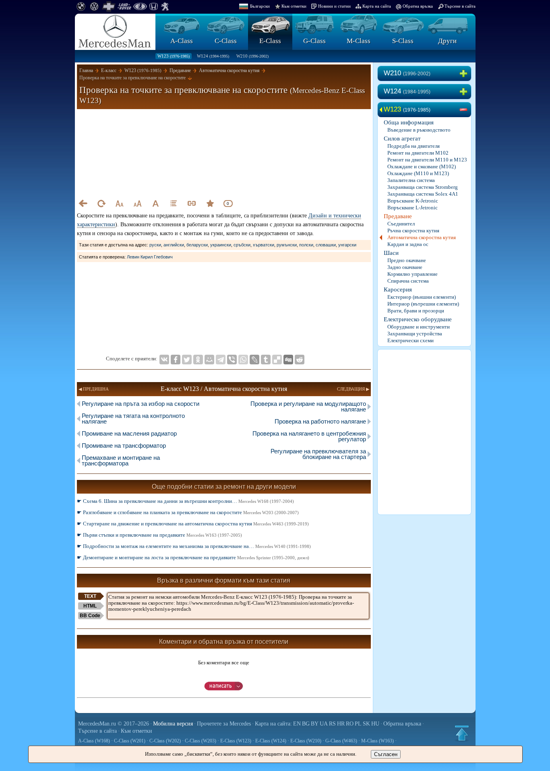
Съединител (401, 224)
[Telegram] (220, 359)
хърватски (263, 244)
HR (341, 724)
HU (375, 724)
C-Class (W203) (200, 741)
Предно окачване (406, 260)
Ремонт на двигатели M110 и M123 (427, 160)
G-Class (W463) (341, 741)
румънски (287, 244)
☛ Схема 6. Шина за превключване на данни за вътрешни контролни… (185, 501)
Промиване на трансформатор (124, 445)
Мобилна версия (173, 724)
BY (314, 724)
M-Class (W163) (377, 741)
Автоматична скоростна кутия (421, 237)
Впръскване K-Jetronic (412, 201)
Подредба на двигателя (413, 146)
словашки (326, 244)
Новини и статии (334, 6)
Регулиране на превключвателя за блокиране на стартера (318, 454)
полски (306, 244)
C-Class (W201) (129, 741)
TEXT (90, 596)
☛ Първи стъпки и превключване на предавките (159, 535)
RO (350, 724)
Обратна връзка (418, 6)
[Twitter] (187, 359)
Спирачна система (408, 281)
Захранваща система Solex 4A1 (422, 194)
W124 (213, 56)
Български (260, 6)
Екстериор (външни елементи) (421, 297)
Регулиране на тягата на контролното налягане (133, 418)
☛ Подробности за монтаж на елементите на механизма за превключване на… (194, 546)
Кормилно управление (412, 274)
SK (366, 724)
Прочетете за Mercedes (224, 724)
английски (173, 244)
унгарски (347, 244)
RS (332, 724)
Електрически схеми (410, 340)
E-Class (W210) (305, 741)
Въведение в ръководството (419, 130)
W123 (173, 56)
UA (324, 724)
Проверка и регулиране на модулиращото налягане (308, 406)
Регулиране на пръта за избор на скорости (140, 403)
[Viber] (232, 359)
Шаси (391, 253)
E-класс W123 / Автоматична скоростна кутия (224, 388)
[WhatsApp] (243, 359)
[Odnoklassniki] (198, 359)
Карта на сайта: (273, 724)
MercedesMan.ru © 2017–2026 (113, 724)
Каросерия (398, 289)
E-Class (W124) (270, 741)
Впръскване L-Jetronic (412, 208)
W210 (252, 56)
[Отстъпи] (83, 203)
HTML (90, 606)
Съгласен (385, 754)
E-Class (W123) (235, 741)
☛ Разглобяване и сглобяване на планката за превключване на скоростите (188, 512)
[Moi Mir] (209, 359)
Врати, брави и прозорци (415, 311)
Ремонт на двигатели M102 (418, 153)
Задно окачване (404, 267)
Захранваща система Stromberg (422, 187)
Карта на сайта (376, 6)
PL (358, 724)
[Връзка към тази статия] (192, 203)
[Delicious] (277, 359)
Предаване (398, 216)
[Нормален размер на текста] (155, 203)
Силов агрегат (402, 138)
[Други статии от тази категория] (173, 203)
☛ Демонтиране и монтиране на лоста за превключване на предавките (193, 557)
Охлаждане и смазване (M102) (421, 166)
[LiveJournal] (254, 359)
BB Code (90, 615)
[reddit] (299, 359)
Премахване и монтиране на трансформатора (121, 460)
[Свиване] (465, 110)
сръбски (242, 244)
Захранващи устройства (414, 334)
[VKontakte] (164, 359)
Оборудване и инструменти (418, 327)
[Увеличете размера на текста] (137, 203)
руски (155, 244)
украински (220, 244)
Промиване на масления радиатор (129, 433)
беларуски (197, 244)
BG (306, 724)
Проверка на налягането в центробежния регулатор (309, 436)
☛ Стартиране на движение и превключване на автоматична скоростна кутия (193, 524)
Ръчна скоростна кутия (413, 230)
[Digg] (288, 359)
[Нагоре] (462, 733)
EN (297, 724)
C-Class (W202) (165, 741)
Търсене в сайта (460, 6)
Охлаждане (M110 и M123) (418, 173)
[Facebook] (175, 359)
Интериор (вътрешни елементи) (423, 304)
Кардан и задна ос (407, 244)
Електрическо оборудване (418, 319)
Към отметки (293, 6)
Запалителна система (411, 180)
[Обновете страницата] (101, 203)
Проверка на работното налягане (320, 421)
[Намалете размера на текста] (119, 203)
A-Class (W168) (94, 741)
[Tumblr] (266, 359)
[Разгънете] (465, 74)
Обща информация (409, 122)
